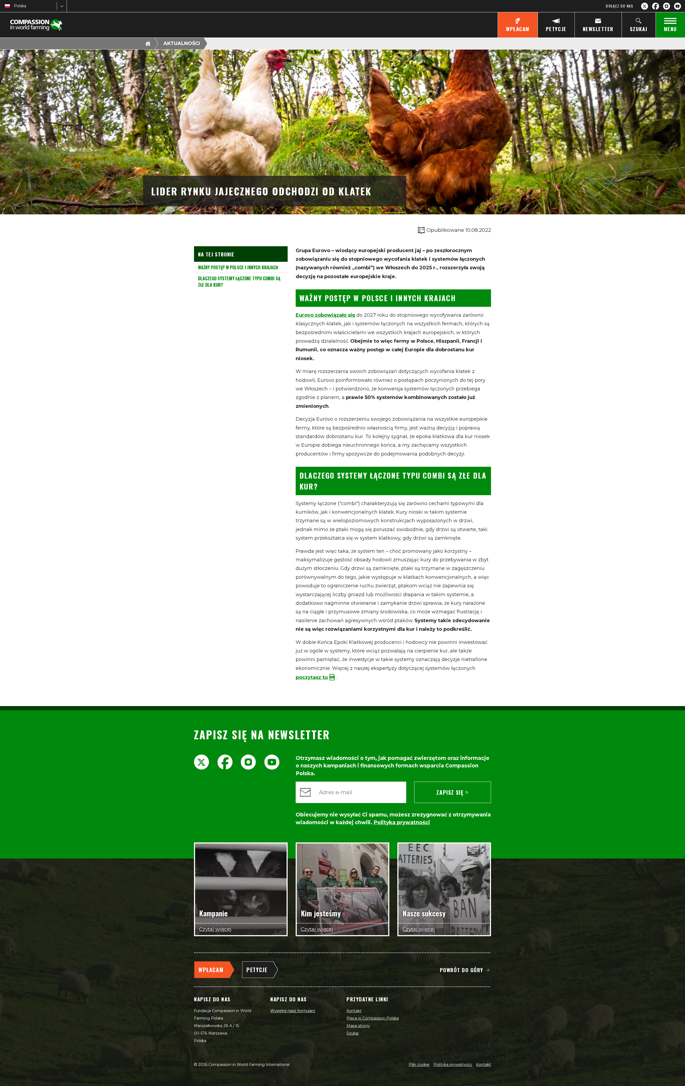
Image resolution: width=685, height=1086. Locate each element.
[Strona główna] (148, 43)
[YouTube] (677, 6)
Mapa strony (358, 1025)
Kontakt (354, 1010)
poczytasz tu (312, 677)
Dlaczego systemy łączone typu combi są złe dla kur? (239, 281)
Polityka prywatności (452, 1064)
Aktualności (181, 43)
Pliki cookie (419, 1064)
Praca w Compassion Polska (373, 1018)
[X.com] (644, 6)
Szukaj (353, 1033)
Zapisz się (449, 792)
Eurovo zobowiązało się (325, 315)
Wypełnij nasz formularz (292, 1010)
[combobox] (14, 6)
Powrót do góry (461, 969)
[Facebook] (655, 6)
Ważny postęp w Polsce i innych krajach (238, 267)
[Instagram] (666, 6)
